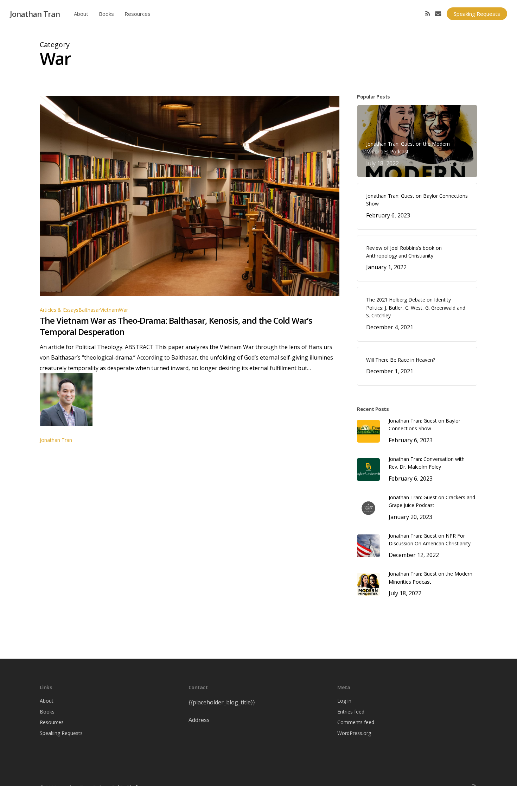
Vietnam (109, 309)
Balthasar (89, 309)
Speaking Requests (61, 733)
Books (47, 711)
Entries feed (350, 711)
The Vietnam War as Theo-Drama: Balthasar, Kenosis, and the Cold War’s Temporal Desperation (176, 326)
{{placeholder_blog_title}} (222, 702)
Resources (52, 722)
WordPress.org (354, 733)
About (46, 700)
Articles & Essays (59, 309)
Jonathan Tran (35, 14)
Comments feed (355, 722)
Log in (344, 700)
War (123, 309)
